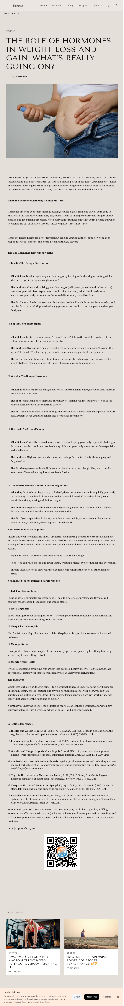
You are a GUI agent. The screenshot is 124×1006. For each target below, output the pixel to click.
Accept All (92, 997)
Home (43, 5)
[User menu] (116, 5)
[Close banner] (118, 996)
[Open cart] (109, 5)
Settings (107, 997)
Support (83, 5)
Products (57, 5)
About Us (99, 5)
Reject (77, 997)
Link (91, 734)
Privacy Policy (44, 1002)
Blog (70, 5)
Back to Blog (11, 13)
